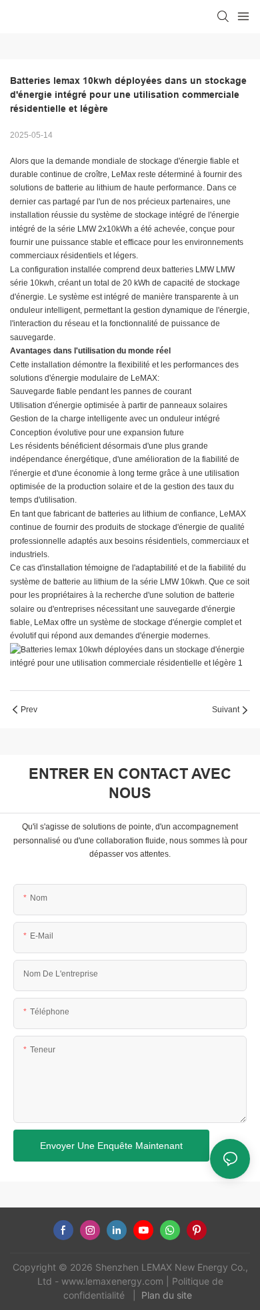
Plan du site (168, 1295)
